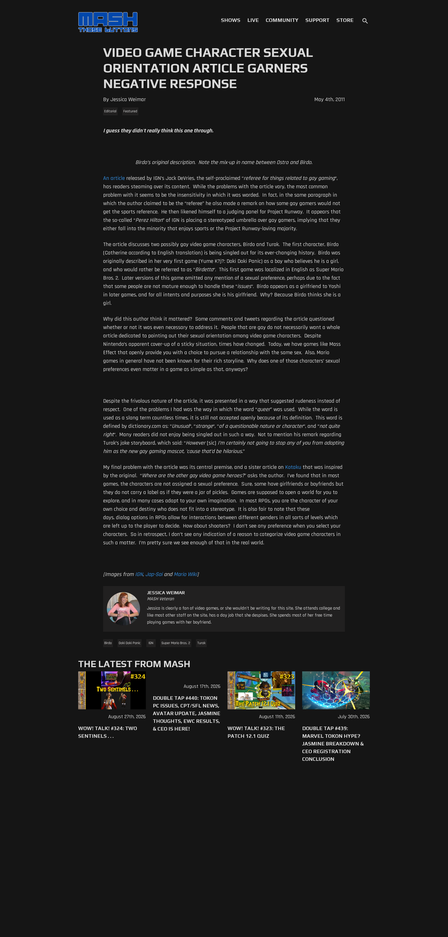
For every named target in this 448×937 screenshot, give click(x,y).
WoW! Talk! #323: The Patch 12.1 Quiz (256, 732)
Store (345, 20)
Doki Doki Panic (129, 643)
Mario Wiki (185, 574)
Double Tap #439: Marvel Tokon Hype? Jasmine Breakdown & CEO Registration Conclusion (333, 743)
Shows (230, 20)
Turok (201, 643)
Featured (130, 111)
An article (114, 178)
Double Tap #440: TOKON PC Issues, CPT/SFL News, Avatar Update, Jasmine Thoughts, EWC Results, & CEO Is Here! (186, 713)
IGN (139, 574)
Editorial (110, 111)
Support (317, 20)
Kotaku (293, 467)
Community (282, 20)
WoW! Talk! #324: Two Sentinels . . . (107, 732)
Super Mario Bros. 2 (175, 643)
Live (253, 20)
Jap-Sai (153, 574)
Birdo (108, 643)
